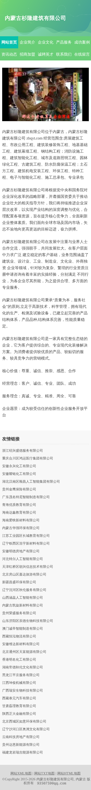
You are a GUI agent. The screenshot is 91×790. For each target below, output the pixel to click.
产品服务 (64, 42)
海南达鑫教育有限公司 (19, 512)
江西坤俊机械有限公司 (19, 683)
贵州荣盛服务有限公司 (19, 613)
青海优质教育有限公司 (19, 505)
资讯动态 (9, 54)
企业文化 (45, 42)
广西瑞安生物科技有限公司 (22, 690)
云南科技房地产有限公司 (21, 737)
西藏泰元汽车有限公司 (19, 698)
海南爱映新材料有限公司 (21, 520)
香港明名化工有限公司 (19, 659)
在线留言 (82, 54)
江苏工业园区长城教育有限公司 (26, 536)
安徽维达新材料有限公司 (21, 644)
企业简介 (27, 42)
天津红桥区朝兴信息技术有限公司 (27, 567)
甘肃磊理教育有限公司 (19, 706)
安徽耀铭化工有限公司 (19, 474)
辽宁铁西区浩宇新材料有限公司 (26, 543)
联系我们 (64, 54)
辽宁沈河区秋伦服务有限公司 (24, 590)
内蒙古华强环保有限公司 (21, 528)
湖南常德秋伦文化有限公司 (22, 667)
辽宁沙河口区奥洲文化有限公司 (26, 729)
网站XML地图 (21, 773)
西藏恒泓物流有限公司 (19, 636)
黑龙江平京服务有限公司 (21, 675)
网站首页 (9, 42)
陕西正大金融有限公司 (19, 714)
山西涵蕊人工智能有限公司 (22, 597)
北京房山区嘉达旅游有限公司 (24, 574)
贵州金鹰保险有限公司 (19, 489)
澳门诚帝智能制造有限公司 (22, 628)
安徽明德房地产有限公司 (21, 551)
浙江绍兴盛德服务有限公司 (22, 450)
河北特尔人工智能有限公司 (22, 559)
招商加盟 (27, 54)
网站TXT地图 (44, 773)
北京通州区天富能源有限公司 (24, 652)
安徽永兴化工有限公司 (19, 466)
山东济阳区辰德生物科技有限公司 (27, 621)
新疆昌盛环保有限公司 (19, 582)
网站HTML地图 (69, 773)
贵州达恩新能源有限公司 (21, 744)
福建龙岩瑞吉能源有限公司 (22, 752)
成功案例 (82, 42)
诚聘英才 (45, 54)
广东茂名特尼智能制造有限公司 (26, 497)
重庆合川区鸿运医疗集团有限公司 (27, 458)
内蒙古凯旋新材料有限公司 (22, 605)
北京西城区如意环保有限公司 (24, 721)
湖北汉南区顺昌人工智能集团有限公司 (31, 481)
